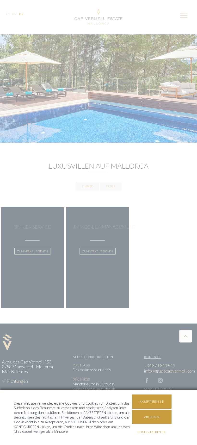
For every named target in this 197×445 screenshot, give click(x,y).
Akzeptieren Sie (152, 401)
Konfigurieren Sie (152, 432)
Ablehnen (152, 417)
